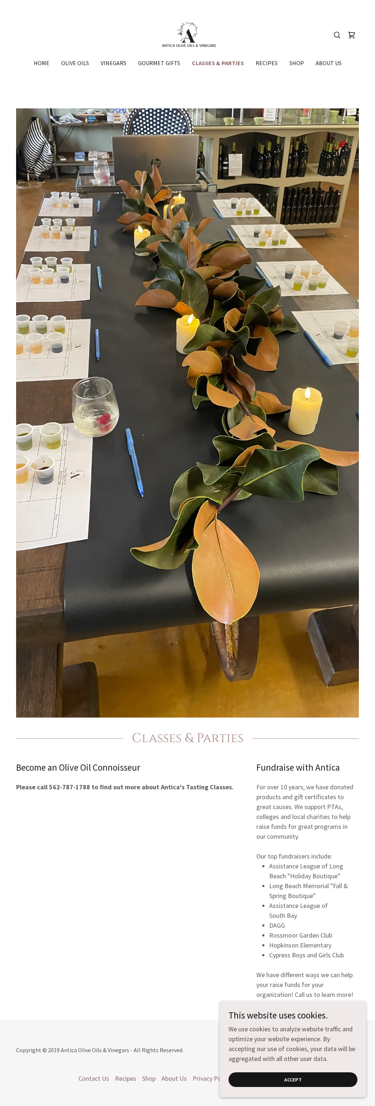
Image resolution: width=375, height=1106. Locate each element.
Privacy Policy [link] (211, 1078)
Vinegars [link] (113, 63)
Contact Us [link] (93, 1078)
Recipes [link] (267, 63)
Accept (293, 1079)
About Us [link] (329, 63)
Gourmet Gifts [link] (159, 63)
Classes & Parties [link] (218, 63)
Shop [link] (296, 63)
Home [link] (41, 63)
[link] (187, 34)
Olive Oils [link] (75, 63)
